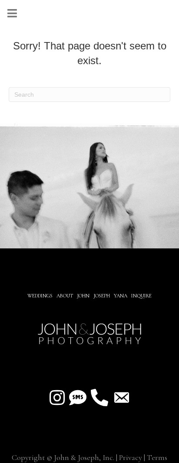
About (65, 296)
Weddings (40, 296)
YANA (120, 296)
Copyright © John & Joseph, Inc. (63, 457)
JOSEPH (101, 296)
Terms (157, 457)
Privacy (130, 457)
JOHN (83, 296)
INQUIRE (141, 296)
